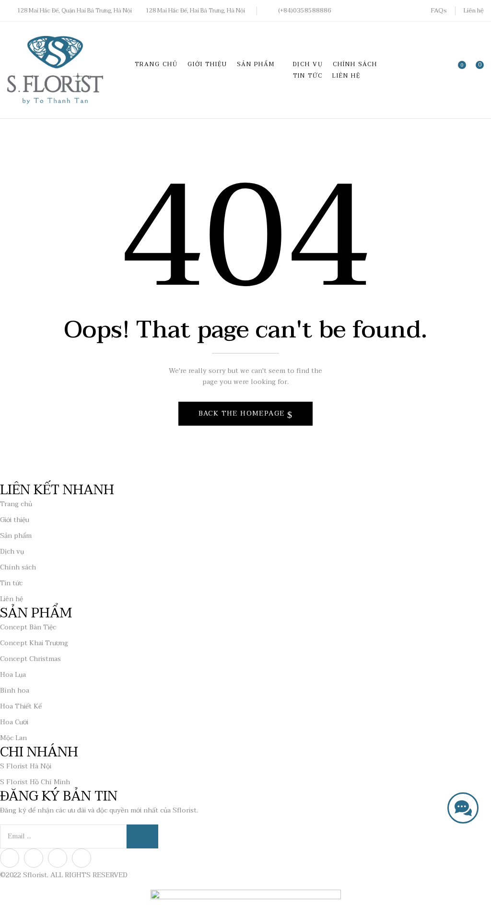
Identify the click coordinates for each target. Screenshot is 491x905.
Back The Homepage (243, 413)
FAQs (439, 10)
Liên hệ (473, 10)
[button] (476, 69)
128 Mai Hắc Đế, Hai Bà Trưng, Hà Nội (195, 10)
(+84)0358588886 (304, 10)
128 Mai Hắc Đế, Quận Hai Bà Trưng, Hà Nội (74, 10)
